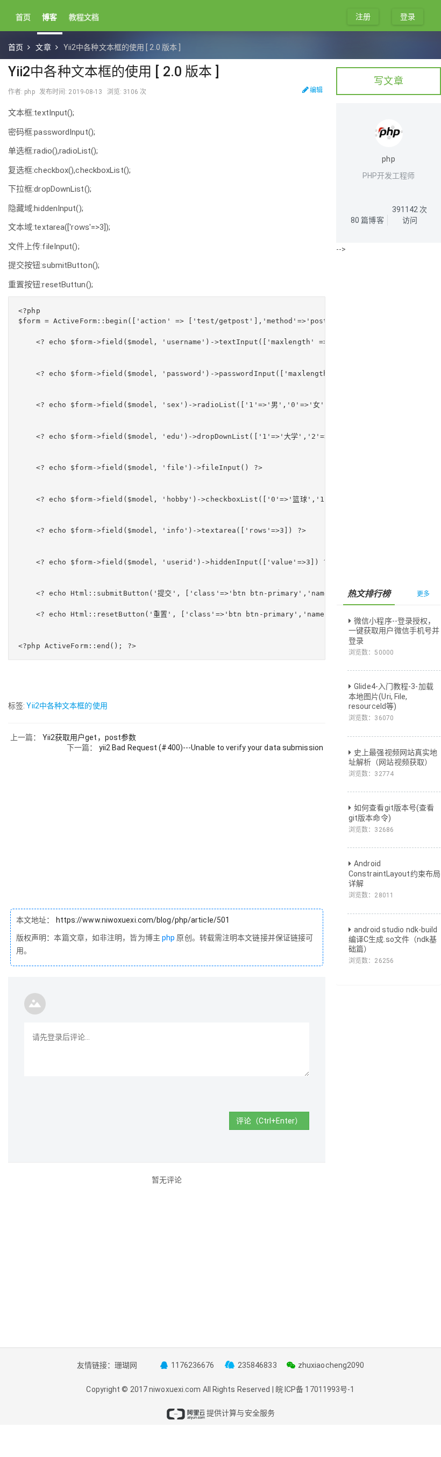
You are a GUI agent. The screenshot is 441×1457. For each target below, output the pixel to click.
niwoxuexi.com (175, 1389)
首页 (23, 17)
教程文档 (84, 17)
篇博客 (367, 220)
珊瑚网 (126, 1365)
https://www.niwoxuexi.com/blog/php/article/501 (142, 920)
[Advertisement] (166, 827)
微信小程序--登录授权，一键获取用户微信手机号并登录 (393, 630)
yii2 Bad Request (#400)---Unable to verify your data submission (211, 747)
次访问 (410, 214)
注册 (363, 16)
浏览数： (371, 652)
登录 (407, 16)
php (168, 937)
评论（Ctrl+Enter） (269, 1121)
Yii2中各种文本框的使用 (66, 705)
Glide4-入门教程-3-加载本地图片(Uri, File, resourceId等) (390, 696)
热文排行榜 (369, 594)
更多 (423, 594)
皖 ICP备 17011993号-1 (315, 1389)
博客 (49, 17)
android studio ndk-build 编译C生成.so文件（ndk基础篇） (393, 939)
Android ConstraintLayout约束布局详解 (394, 873)
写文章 (388, 80)
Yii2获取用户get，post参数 (89, 737)
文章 (43, 47)
